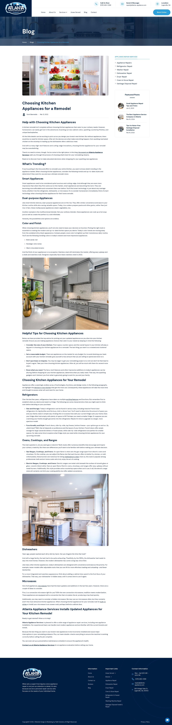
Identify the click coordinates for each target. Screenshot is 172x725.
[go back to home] (32, 674)
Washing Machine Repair (113, 701)
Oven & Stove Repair (125, 80)
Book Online (161, 12)
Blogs (32, 42)
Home (43, 12)
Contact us (91, 680)
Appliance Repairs (124, 63)
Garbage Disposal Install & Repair (114, 706)
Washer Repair (123, 70)
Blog (85, 12)
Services (62, 12)
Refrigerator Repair (124, 66)
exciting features (72, 399)
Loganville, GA (165, 5)
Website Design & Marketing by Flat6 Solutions (50, 722)
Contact (94, 12)
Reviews (90, 684)
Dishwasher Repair (124, 73)
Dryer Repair (122, 77)
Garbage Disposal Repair (127, 83)
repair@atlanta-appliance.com (136, 5)
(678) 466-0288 (105, 5)
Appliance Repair (111, 680)
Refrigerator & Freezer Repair (113, 696)
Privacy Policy (145, 722)
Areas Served (75, 12)
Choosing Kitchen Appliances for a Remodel (53, 42)
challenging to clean (71, 457)
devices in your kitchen (42, 388)
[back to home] (16, 8)
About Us (52, 12)
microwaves (42, 586)
